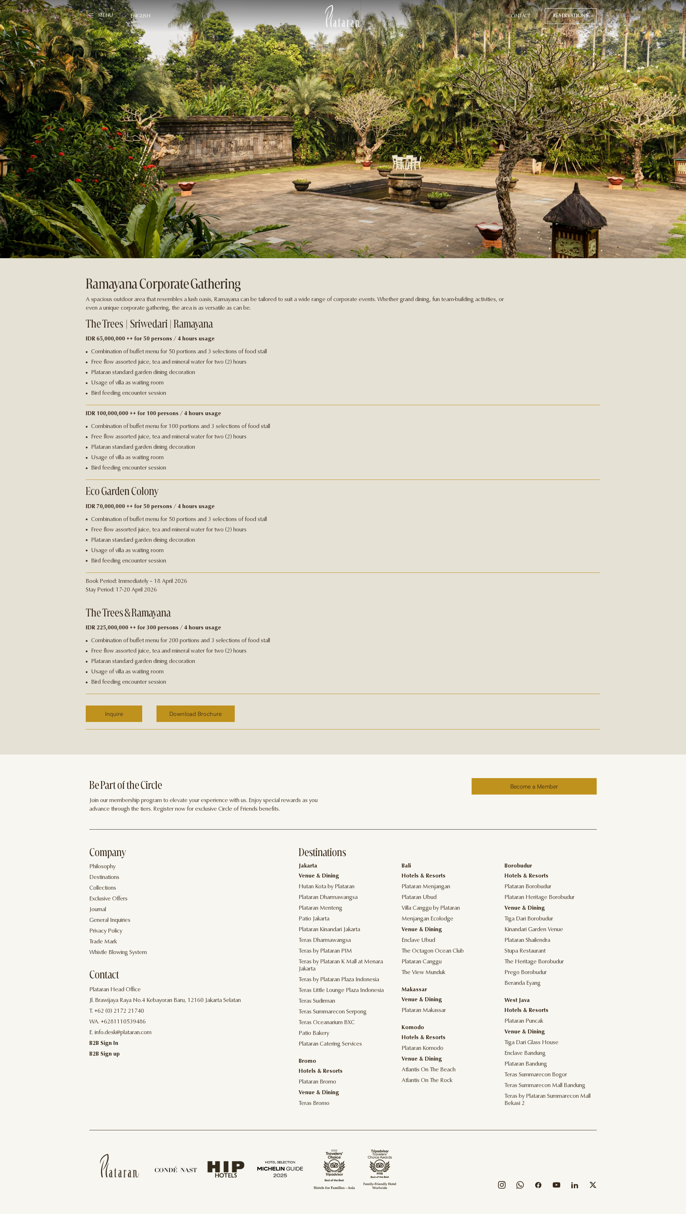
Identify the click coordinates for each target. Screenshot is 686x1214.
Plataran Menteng (320, 908)
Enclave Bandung (525, 1053)
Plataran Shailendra (527, 940)
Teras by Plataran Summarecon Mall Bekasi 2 (547, 1099)
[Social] (502, 1186)
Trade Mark (103, 942)
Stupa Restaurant (525, 951)
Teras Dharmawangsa (325, 940)
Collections (102, 888)
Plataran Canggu (422, 962)
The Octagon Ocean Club (433, 951)
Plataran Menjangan (426, 887)
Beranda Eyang (522, 983)
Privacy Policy (105, 931)
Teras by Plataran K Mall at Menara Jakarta (341, 965)
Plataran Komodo (422, 1048)
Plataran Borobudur (527, 887)
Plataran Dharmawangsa (328, 897)
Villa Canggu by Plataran (431, 908)
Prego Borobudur (525, 972)
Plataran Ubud (419, 897)
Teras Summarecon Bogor (535, 1075)
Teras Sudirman (317, 1001)
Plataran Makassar (424, 1010)
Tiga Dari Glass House (531, 1043)
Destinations (104, 877)
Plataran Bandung (525, 1064)
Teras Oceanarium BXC (327, 1023)
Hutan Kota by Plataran (326, 887)
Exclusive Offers (108, 899)
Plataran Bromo (317, 1082)
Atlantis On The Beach (429, 1070)
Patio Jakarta (314, 919)
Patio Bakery (314, 1033)
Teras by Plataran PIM (325, 951)
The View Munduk (423, 972)
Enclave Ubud (418, 940)
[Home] (119, 1166)
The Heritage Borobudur (534, 962)
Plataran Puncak (523, 1021)
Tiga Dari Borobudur (528, 919)
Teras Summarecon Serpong (333, 1012)
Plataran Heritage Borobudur (539, 897)
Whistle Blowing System (118, 952)
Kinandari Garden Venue (533, 930)
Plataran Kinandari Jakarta (329, 930)
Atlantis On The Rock (427, 1080)
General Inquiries (109, 920)
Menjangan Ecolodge (427, 919)
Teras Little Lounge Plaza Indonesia (341, 990)
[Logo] (343, 16)
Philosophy (102, 867)
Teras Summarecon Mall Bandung (544, 1085)
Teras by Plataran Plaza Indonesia (339, 980)
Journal (97, 910)
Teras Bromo (314, 1103)
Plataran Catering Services (330, 1044)
